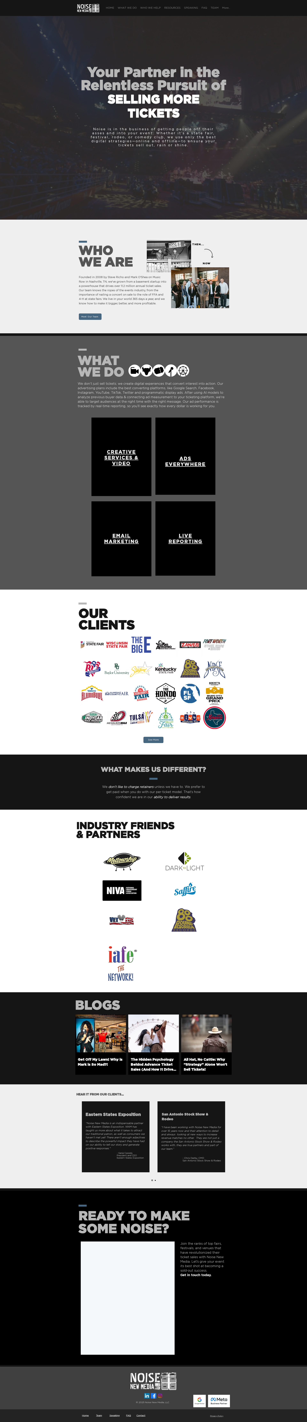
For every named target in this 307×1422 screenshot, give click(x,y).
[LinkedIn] (147, 1395)
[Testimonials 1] (152, 1180)
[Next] (297, 1136)
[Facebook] (153, 1395)
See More (153, 740)
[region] (121, 457)
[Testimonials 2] (155, 1180)
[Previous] (9, 1136)
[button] (127, 8)
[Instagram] (160, 1395)
